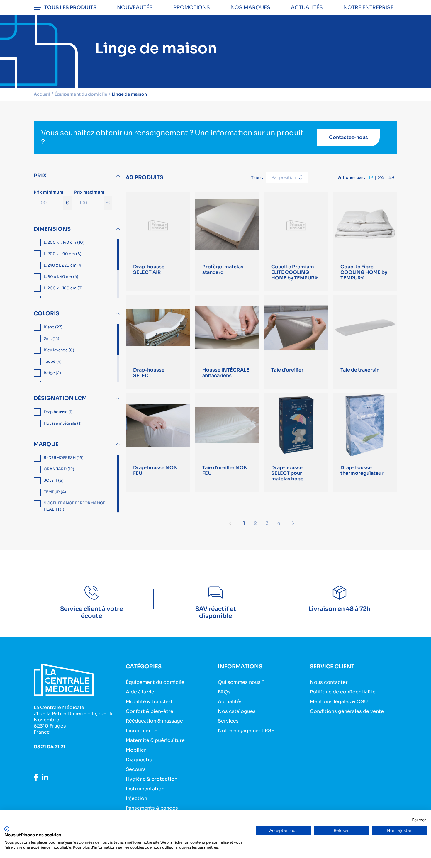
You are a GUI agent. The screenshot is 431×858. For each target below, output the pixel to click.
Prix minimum (51, 197)
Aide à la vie (140, 692)
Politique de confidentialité (343, 692)
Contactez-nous (348, 137)
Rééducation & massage (154, 721)
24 (381, 177)
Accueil (42, 94)
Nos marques (250, 7)
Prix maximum (92, 197)
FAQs (224, 692)
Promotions (191, 7)
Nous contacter (329, 682)
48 (391, 177)
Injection (136, 798)
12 (370, 177)
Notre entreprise (368, 7)
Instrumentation (145, 789)
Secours (136, 769)
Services (228, 721)
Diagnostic (139, 760)
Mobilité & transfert (149, 701)
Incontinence (141, 731)
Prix (40, 175)
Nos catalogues (237, 711)
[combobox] (287, 177)
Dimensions (52, 229)
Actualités (307, 7)
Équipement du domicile (155, 682)
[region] (77, 268)
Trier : (257, 177)
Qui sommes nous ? (241, 682)
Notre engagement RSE (246, 731)
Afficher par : (351, 177)
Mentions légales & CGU (339, 701)
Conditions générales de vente (347, 711)
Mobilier (136, 750)
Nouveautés (135, 7)
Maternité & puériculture (155, 740)
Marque (46, 444)
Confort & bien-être (149, 711)
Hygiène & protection (151, 779)
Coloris (46, 313)
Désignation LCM (60, 398)
